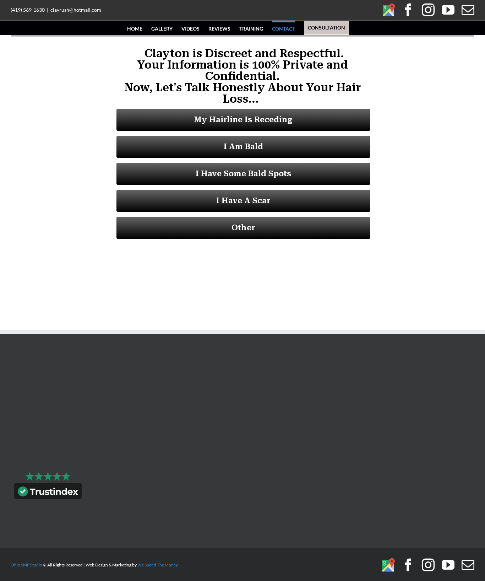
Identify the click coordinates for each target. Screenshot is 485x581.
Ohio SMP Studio (26, 564)
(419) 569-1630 (28, 10)
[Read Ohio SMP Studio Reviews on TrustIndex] (48, 493)
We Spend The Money (157, 564)
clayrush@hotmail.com (75, 10)
